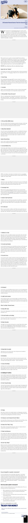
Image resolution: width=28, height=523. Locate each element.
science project (3, 368)
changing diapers (9, 325)
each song (13, 98)
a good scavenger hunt (9, 189)
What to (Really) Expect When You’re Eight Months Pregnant (13, 66)
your (8, 192)
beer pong (9, 79)
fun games (11, 72)
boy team (20, 62)
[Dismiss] (26, 516)
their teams (11, 131)
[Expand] (24, 516)
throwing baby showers (15, 30)
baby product (8, 311)
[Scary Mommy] (4, 2)
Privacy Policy (14, 513)
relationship (11, 192)
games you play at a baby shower (19, 60)
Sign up (23, 515)
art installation (24, 174)
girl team (24, 62)
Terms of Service (11, 513)
